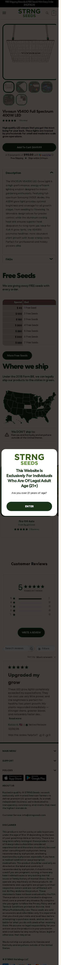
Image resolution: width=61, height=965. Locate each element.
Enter (29, 506)
